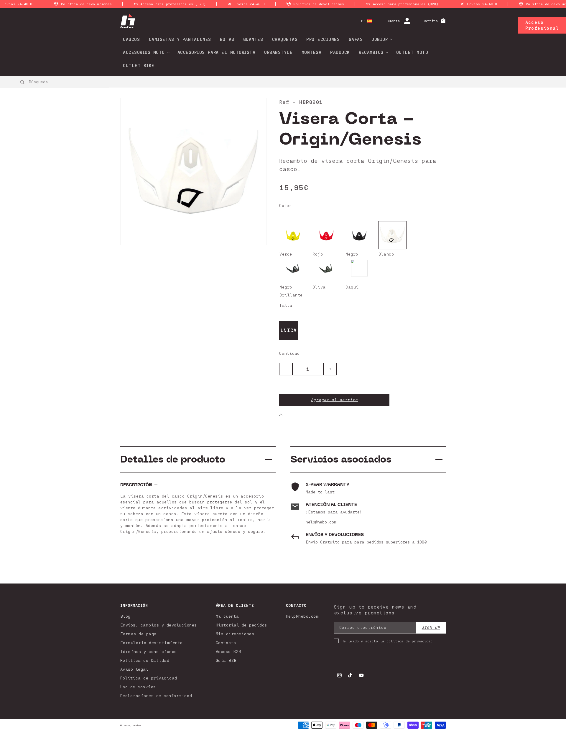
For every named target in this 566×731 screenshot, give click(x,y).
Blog (125, 616)
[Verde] (293, 235)
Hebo (137, 725)
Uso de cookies (138, 686)
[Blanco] (392, 235)
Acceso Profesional (542, 25)
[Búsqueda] (22, 81)
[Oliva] (326, 268)
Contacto (226, 642)
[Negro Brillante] (293, 268)
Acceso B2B (228, 651)
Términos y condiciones (148, 651)
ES (363, 21)
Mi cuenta (227, 616)
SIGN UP (431, 627)
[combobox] (54, 81)
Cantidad (289, 353)
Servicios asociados (340, 459)
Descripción (136, 485)
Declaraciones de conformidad (156, 695)
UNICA (289, 330)
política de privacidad (409, 641)
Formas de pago (138, 633)
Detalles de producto (172, 459)
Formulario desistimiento (151, 642)
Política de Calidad (145, 660)
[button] (380, 39)
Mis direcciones (235, 633)
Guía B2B (226, 660)
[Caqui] (359, 268)
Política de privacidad (148, 677)
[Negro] (359, 235)
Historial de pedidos (241, 624)
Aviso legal (134, 669)
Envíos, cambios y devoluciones (158, 624)
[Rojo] (326, 235)
